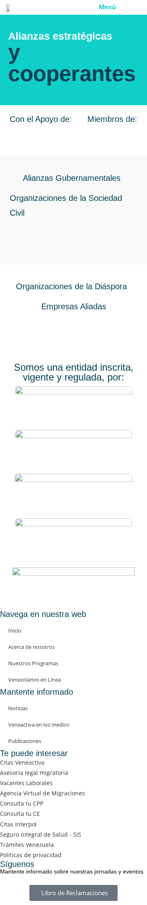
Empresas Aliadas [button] (73, 306)
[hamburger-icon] (129, 7)
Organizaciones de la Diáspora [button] (71, 286)
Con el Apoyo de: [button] (41, 119)
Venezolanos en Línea (34, 679)
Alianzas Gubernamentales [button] (71, 177)
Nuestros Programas (33, 663)
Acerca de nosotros (31, 647)
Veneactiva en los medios (38, 724)
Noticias (18, 708)
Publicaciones (24, 741)
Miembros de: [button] (112, 119)
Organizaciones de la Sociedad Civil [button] (66, 205)
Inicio (14, 630)
